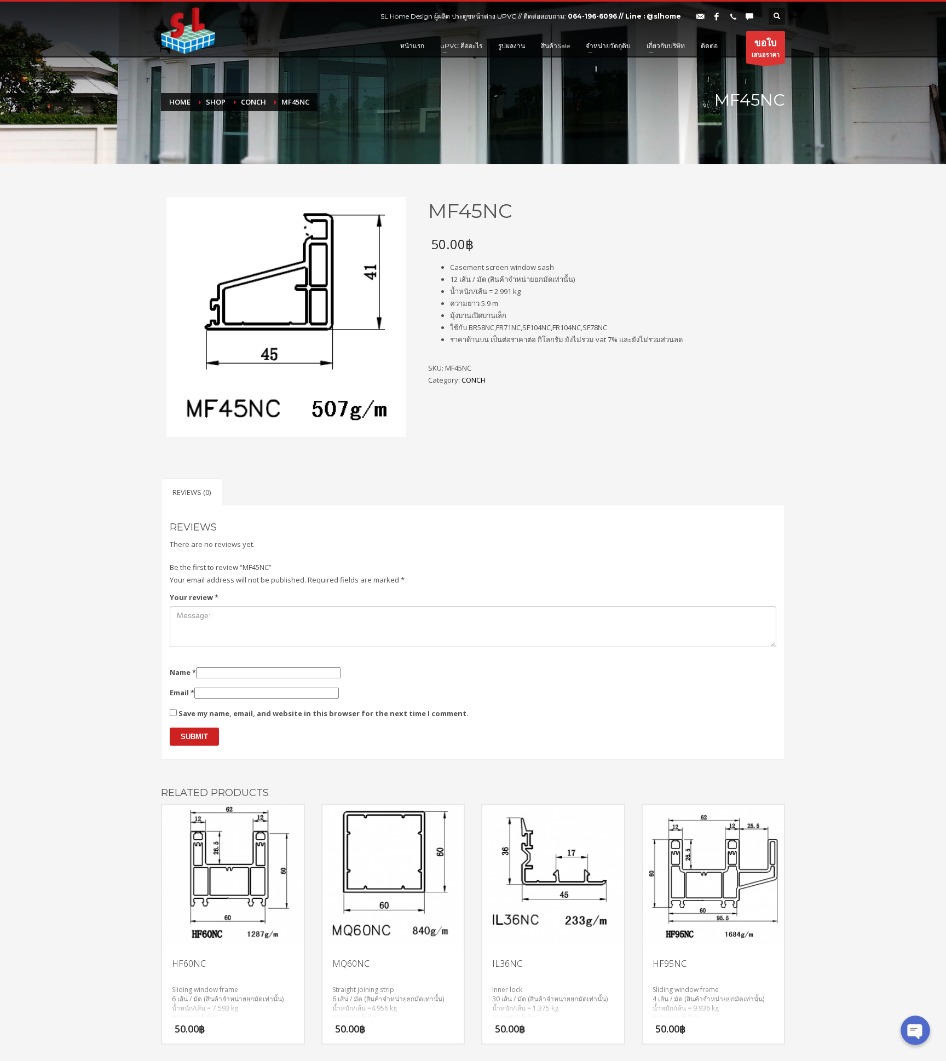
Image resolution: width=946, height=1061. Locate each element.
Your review (194, 597)
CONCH (474, 380)
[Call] (733, 16)
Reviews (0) (191, 492)
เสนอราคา (766, 47)
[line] (749, 16)
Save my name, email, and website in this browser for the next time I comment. (323, 713)
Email (182, 692)
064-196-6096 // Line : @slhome (624, 16)
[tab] (191, 491)
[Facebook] (716, 16)
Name (183, 672)
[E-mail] (700, 16)
